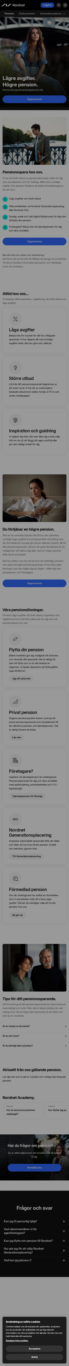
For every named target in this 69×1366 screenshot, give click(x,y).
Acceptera (34, 1348)
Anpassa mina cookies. (17, 1340)
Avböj (34, 1356)
